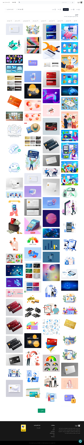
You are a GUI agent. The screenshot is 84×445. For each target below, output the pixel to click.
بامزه (54, 434)
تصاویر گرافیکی (52, 433)
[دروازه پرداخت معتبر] (21, 428)
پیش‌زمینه (53, 436)
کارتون (53, 429)
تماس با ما (38, 427)
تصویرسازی (53, 431)
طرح (54, 427)
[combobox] (71, 2)
